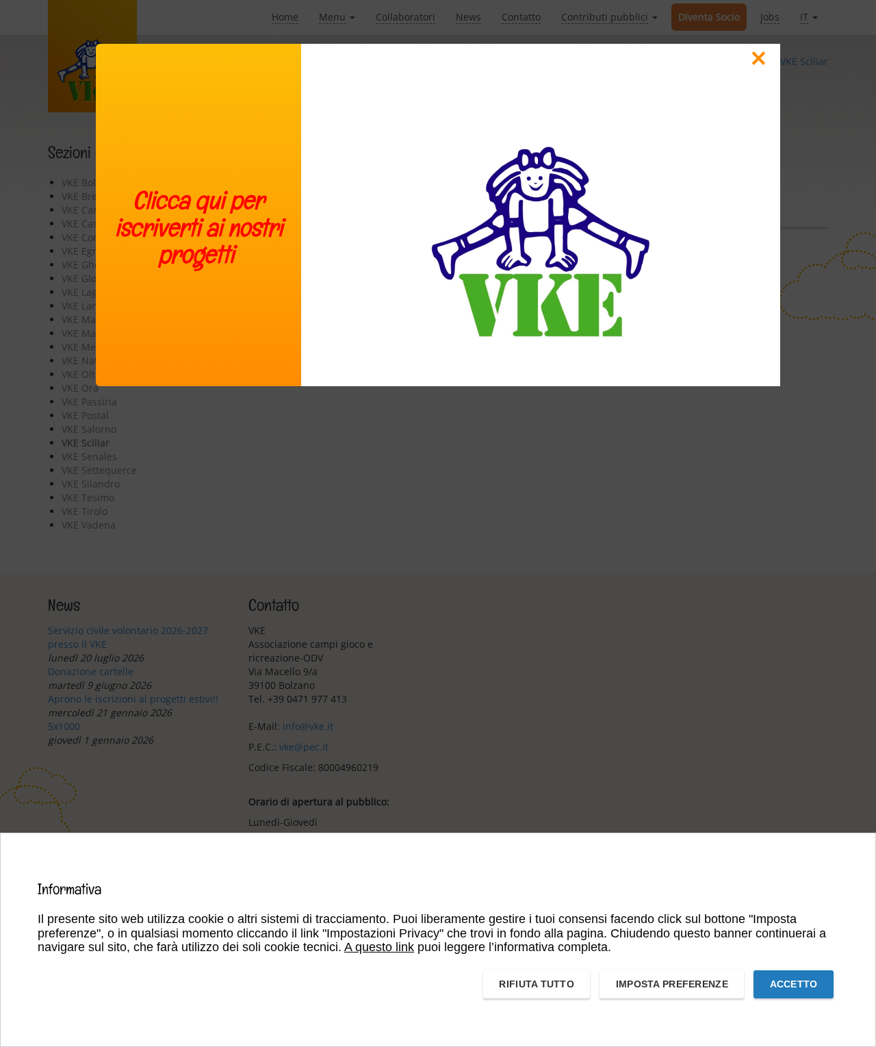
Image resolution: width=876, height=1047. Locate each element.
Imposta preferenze (672, 984)
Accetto (794, 984)
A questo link (379, 947)
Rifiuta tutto (536, 984)
